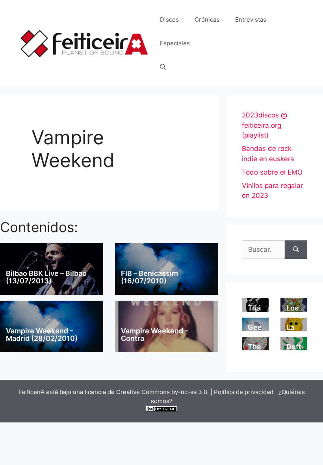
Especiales (175, 43)
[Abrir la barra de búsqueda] (163, 67)
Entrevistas (250, 19)
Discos (169, 19)
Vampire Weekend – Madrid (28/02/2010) (42, 335)
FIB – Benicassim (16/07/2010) (149, 277)
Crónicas (207, 19)
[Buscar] (296, 249)
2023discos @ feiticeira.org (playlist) (264, 125)
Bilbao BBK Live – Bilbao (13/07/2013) (46, 277)
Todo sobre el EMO (272, 172)
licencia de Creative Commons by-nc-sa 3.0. (147, 392)
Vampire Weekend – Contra (154, 335)
